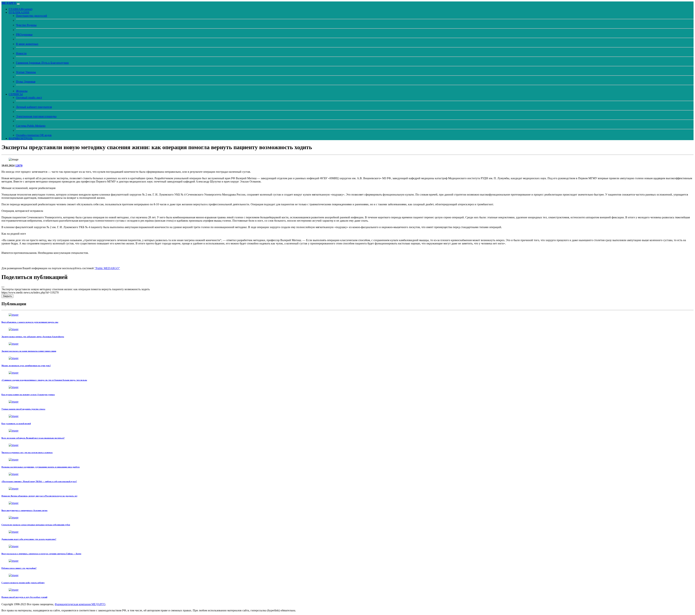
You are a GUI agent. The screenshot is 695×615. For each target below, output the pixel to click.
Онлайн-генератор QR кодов (34, 135)
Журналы (22, 91)
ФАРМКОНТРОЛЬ (21, 138)
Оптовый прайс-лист (29, 97)
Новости (21, 53)
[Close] (2, 286)
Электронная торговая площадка (36, 116)
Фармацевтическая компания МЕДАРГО (80, 604)
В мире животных (27, 43)
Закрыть (7, 296)
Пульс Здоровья (25, 81)
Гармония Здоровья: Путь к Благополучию (42, 62)
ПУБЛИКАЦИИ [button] (19, 12)
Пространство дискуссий (31, 15)
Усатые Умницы (26, 72)
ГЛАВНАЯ (20, 9)
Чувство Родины (26, 25)
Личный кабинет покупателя (34, 106)
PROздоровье (24, 34)
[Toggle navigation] (18, 4)
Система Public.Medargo (30, 125)
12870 (18, 165)
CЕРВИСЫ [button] (16, 94)
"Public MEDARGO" (107, 268)
